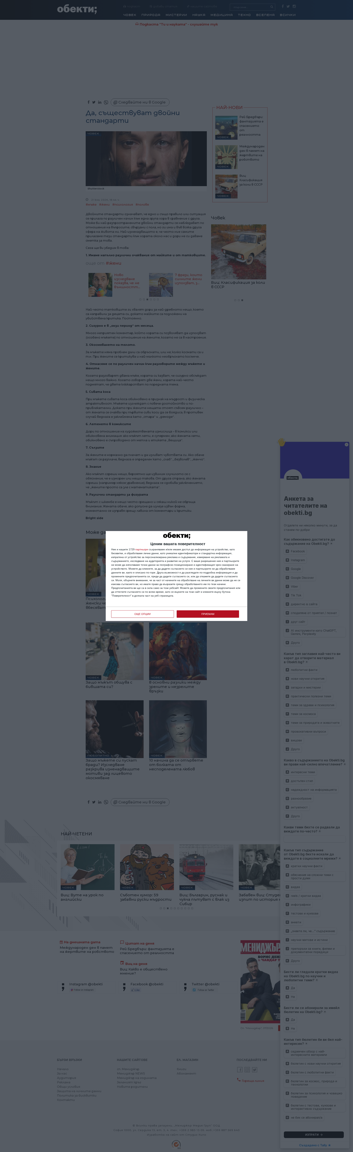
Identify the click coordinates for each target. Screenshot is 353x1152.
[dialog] (176, 576)
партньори (141, 549)
